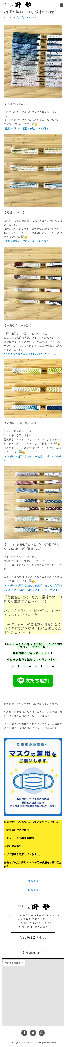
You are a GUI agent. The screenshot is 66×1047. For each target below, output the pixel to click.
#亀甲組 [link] (57, 585)
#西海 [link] (29, 589)
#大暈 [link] (32, 241)
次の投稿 (33, 890)
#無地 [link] (32, 128)
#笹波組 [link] (37, 456)
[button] (61, 5)
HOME (7, 17)
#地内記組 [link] (19, 589)
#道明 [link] (7, 128)
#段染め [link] (8, 589)
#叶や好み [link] (43, 128)
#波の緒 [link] (47, 585)
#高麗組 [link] (25, 353)
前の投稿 (33, 881)
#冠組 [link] (24, 128)
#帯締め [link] (15, 128)
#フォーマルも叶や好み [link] (46, 589)
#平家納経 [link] (38, 353)
